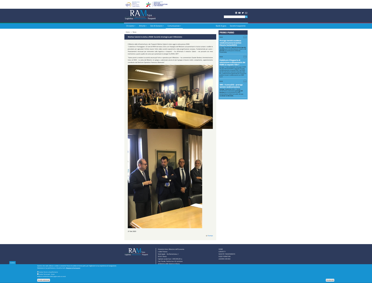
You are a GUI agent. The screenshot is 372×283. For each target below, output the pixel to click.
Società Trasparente (227, 254)
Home (128, 32)
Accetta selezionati (43, 280)
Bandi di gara (221, 25)
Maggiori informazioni (73, 268)
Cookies (12, 263)
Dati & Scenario (156, 25)
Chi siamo (130, 25)
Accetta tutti (330, 280)
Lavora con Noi (224, 259)
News (134, 32)
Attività (142, 25)
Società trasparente (237, 25)
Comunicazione (174, 25)
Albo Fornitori (224, 256)
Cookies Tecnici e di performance (48, 272)
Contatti (222, 251)
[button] (170, 97)
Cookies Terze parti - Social (46, 274)
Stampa (210, 235)
